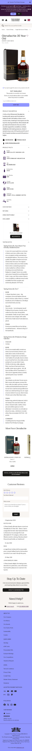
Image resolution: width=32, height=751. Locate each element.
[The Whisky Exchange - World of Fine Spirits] (15, 20)
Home (3, 29)
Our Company (7, 617)
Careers (6, 635)
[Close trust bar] (30, 2)
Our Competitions (8, 657)
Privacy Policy (7, 672)
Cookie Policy (7, 676)
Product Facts (8, 147)
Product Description (10, 111)
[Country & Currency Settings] (29, 20)
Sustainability (7, 631)
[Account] (6, 20)
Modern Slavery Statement (11, 679)
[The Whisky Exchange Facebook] (5, 705)
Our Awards (7, 624)
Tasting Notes (7, 242)
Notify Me (16, 105)
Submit (16, 514)
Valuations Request (9, 661)
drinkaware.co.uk (20, 747)
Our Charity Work (8, 628)
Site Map (6, 643)
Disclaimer (6, 219)
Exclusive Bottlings (8, 653)
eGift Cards (6, 646)
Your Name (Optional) (8, 495)
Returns (5, 211)
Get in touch (10, 606)
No (19, 14)
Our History (7, 620)
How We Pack (7, 207)
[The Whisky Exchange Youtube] (15, 705)
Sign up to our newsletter (16, 590)
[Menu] (3, 20)
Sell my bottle (16, 236)
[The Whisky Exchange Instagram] (11, 705)
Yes (13, 14)
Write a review (7, 501)
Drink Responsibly (9, 215)
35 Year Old (11, 164)
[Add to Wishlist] (27, 36)
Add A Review (7, 490)
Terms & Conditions (9, 669)
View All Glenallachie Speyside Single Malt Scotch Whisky (16, 473)
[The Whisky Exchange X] (8, 705)
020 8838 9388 (24, 606)
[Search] (3, 25)
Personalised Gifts (8, 650)
